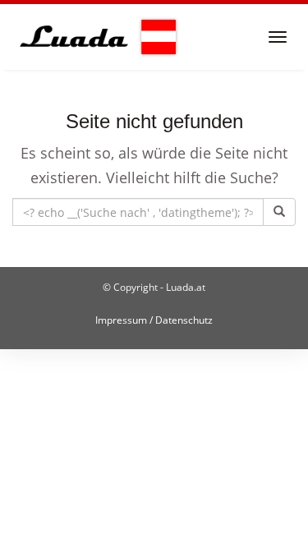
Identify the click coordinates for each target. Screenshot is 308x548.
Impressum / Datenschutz (154, 320)
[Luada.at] (95, 37)
